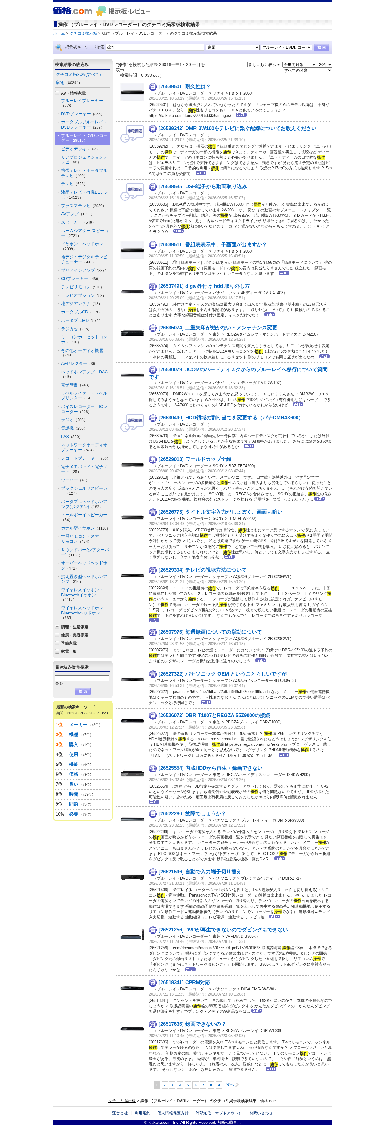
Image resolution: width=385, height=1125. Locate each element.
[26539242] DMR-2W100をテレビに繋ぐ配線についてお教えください (237, 128)
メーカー (78, 724)
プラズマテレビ (83, 205)
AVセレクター (80, 363)
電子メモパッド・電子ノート (84, 469)
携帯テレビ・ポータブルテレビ (84, 173)
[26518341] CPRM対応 (184, 982)
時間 (74, 794)
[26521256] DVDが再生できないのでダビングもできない (223, 930)
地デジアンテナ (81, 303)
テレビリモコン (82, 286)
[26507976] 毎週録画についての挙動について (210, 632)
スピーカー (78, 222)
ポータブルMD (81, 320)
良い (74, 784)
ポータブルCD (81, 311)
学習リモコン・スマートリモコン (84, 539)
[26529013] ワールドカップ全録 (195, 459)
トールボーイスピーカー (84, 517)
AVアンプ (77, 213)
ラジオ (74, 419)
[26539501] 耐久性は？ (185, 86)
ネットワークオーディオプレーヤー (84, 447)
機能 (74, 764)
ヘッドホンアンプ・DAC (84, 374)
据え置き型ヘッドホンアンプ (84, 579)
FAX (71, 436)
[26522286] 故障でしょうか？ (192, 813)
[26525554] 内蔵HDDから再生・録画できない (211, 768)
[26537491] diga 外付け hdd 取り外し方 (204, 286)
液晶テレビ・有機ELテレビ (84, 195)
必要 (74, 813)
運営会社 (120, 1113)
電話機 (74, 428)
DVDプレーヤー (82, 113)
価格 (74, 774)
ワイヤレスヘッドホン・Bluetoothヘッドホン (84, 612)
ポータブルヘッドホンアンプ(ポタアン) (84, 504)
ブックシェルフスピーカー (84, 491)
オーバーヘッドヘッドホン (84, 565)
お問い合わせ (261, 1113)
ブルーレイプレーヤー (82, 103)
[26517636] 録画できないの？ (192, 1024)
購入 (74, 744)
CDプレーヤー (81, 278)
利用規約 (142, 1113)
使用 (74, 754)
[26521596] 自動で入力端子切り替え (200, 872)
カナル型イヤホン (85, 528)
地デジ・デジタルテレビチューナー (84, 259)
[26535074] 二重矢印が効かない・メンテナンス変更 (218, 328)
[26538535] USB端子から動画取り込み (203, 186)
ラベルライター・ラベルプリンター (84, 396)
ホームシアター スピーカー (85, 233)
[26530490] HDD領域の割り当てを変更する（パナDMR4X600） (231, 418)
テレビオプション (83, 295)
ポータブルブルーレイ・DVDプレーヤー (84, 124)
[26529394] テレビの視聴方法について (203, 570)
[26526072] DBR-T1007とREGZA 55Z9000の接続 (214, 715)
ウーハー (75, 479)
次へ (230, 1085)
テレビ (74, 183)
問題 (74, 803)
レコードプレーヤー (85, 458)
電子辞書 (76, 384)
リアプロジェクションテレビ (84, 160)
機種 (74, 734)
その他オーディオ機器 (82, 353)
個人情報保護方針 (173, 1113)
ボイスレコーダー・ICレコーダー (84, 409)
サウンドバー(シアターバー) (85, 552)
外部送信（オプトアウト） (219, 1113)
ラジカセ (76, 328)
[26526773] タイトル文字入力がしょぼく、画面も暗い (220, 512)
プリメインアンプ (84, 270)
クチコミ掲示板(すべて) (78, 74)
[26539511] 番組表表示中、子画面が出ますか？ (213, 244)
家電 (69, 82)
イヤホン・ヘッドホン (82, 246)
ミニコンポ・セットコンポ (84, 339)
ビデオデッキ (80, 148)
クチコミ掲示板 (122, 1101)
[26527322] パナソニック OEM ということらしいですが (223, 674)
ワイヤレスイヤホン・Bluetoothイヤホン (82, 594)
